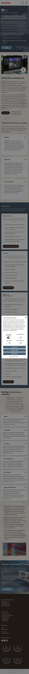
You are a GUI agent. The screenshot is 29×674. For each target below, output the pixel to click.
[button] (14, 357)
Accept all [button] (14, 347)
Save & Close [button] (14, 350)
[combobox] (26, 317)
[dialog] (14, 337)
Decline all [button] (15, 353)
